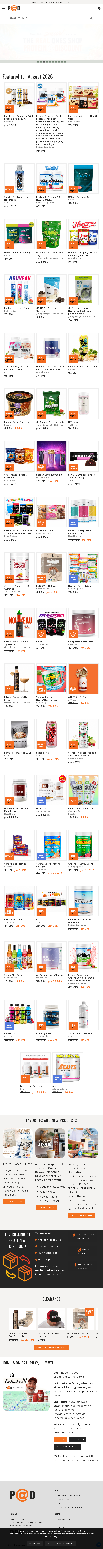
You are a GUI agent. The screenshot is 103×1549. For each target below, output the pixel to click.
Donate (60, 1439)
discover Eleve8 (14, 1202)
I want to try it (46, 1207)
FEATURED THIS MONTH (69, 1495)
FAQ (60, 1503)
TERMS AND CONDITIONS (70, 1507)
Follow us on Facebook (85, 1266)
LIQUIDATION (64, 1499)
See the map (78, 1439)
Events (61, 1527)
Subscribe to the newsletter (85, 1236)
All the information (67, 1447)
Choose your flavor (81, 1215)
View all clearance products (51, 1347)
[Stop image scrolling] (99, 27)
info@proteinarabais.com (21, 1525)
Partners (61, 1523)
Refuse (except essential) (61, 1543)
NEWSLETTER (64, 1519)
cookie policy (51, 1536)
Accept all (34, 1543)
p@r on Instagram (83, 1251)
